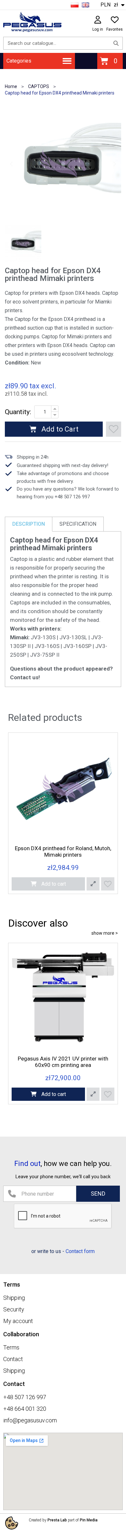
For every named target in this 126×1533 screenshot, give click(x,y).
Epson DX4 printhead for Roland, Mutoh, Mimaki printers (63, 851)
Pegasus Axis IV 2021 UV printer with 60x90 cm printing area (63, 1061)
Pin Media (89, 1520)
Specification (77, 524)
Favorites (114, 29)
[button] (11, 164)
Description (28, 524)
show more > (104, 933)
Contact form (80, 1251)
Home (11, 86)
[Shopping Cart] (110, 61)
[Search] (116, 43)
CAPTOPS (38, 86)
